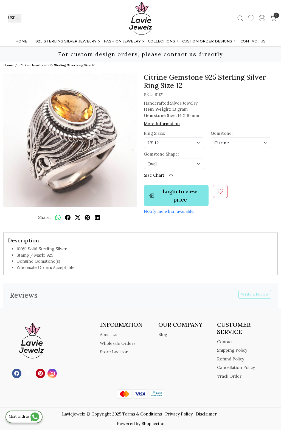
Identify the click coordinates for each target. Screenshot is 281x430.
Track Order (229, 376)
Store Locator (114, 351)
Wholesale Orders (117, 343)
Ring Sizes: (154, 133)
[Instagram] (52, 373)
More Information (162, 123)
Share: (44, 217)
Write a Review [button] (255, 294)
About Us (108, 334)
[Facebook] (17, 373)
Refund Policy (230, 359)
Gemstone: (222, 133)
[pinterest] (87, 217)
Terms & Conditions (142, 414)
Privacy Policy (179, 414)
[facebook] (68, 217)
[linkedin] (97, 217)
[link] (240, 18)
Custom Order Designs (207, 41)
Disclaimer (206, 414)
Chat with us (19, 416)
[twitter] (78, 217)
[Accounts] (262, 18)
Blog (162, 334)
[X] (29, 373)
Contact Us (253, 41)
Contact (225, 341)
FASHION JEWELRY (122, 41)
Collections (161, 41)
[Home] (140, 18)
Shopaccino (153, 423)
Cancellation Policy (236, 367)
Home (21, 41)
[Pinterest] (41, 373)
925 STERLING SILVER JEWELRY (66, 41)
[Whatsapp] (58, 217)
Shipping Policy (232, 350)
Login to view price (180, 195)
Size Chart (154, 175)
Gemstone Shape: (161, 154)
